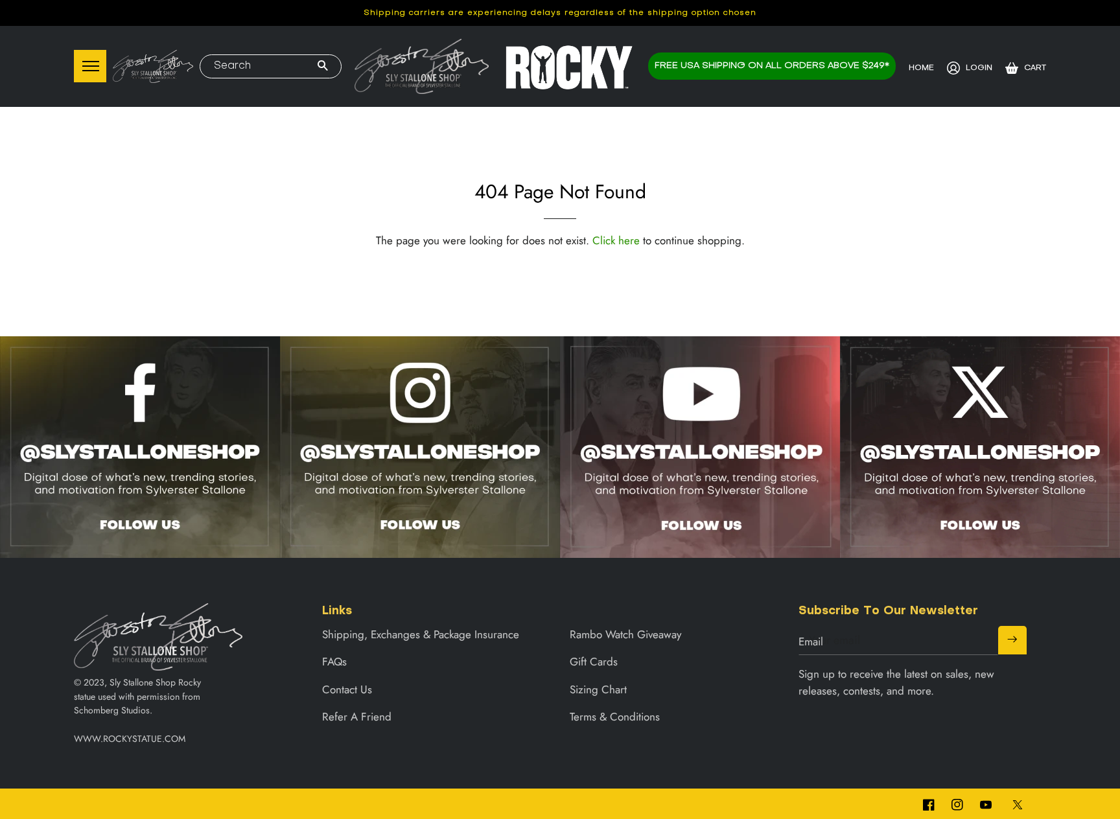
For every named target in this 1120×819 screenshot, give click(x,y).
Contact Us (347, 689)
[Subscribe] (1012, 640)
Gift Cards (594, 661)
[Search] (322, 66)
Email (811, 641)
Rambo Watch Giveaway (625, 634)
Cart (1035, 68)
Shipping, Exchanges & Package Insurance (420, 634)
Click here (616, 240)
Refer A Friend (356, 716)
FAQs (334, 661)
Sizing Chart (598, 689)
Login (979, 68)
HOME (921, 68)
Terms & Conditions (615, 716)
